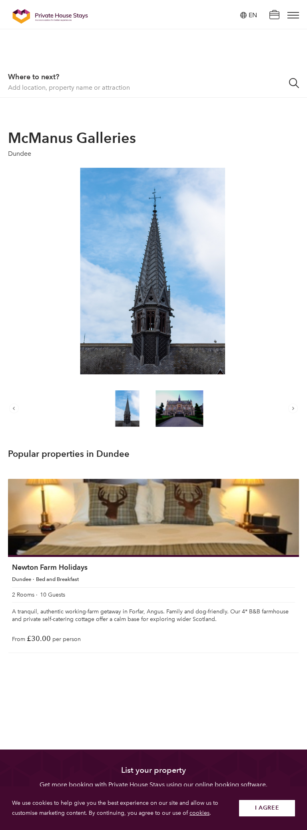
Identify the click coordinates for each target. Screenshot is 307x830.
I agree (267, 807)
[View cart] (274, 15)
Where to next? (33, 76)
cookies (199, 813)
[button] (16, 408)
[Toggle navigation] (293, 15)
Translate (244, 56)
